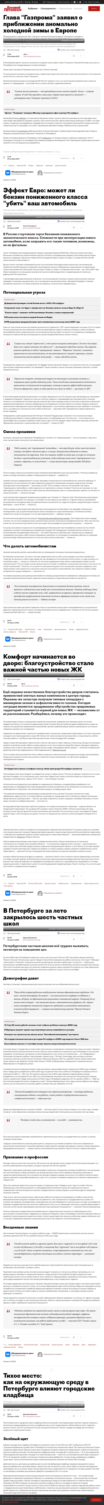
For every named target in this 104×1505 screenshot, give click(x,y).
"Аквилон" (21, 837)
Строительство (76, 883)
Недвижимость (63, 883)
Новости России (30, 629)
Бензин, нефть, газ (10, 632)
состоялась (23, 131)
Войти (94, 9)
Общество (39, 165)
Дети (83, 1345)
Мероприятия (65, 9)
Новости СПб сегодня (15, 629)
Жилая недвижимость (91, 883)
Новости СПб (21, 165)
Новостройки (8, 886)
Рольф (43, 365)
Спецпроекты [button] (48, 8)
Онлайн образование (14, 1345)
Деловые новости (60, 165)
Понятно (96, 1500)
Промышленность (60, 629)
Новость (11, 165)
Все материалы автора (32, 56)
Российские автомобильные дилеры (54, 518)
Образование (92, 1345)
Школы (20, 1347)
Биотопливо (48, 629)
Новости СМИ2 (9, 180)
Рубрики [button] (33, 8)
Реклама (78, 9)
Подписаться (51, 2)
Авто (39, 629)
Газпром (31, 165)
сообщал (22, 118)
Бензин (32, 632)
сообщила (46, 138)
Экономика (49, 165)
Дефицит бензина (82, 629)
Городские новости (10, 1347)
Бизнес (67, 1345)
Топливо (71, 629)
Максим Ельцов (59, 750)
